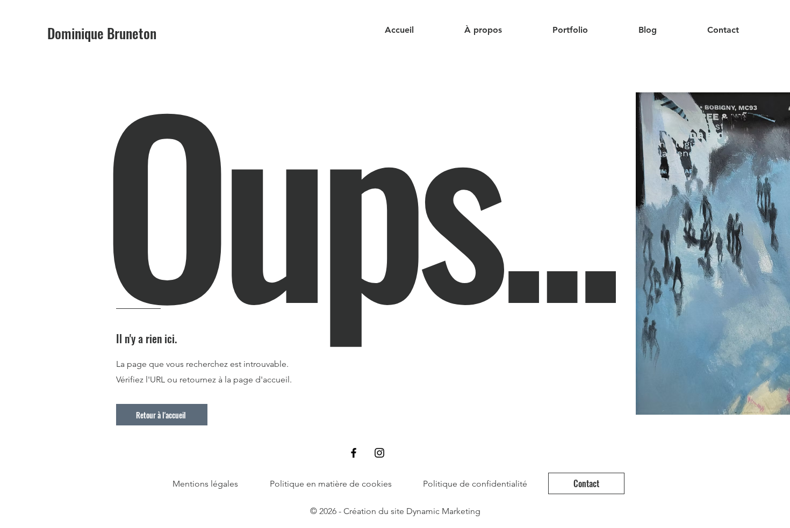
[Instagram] (379, 452)
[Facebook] (353, 452)
